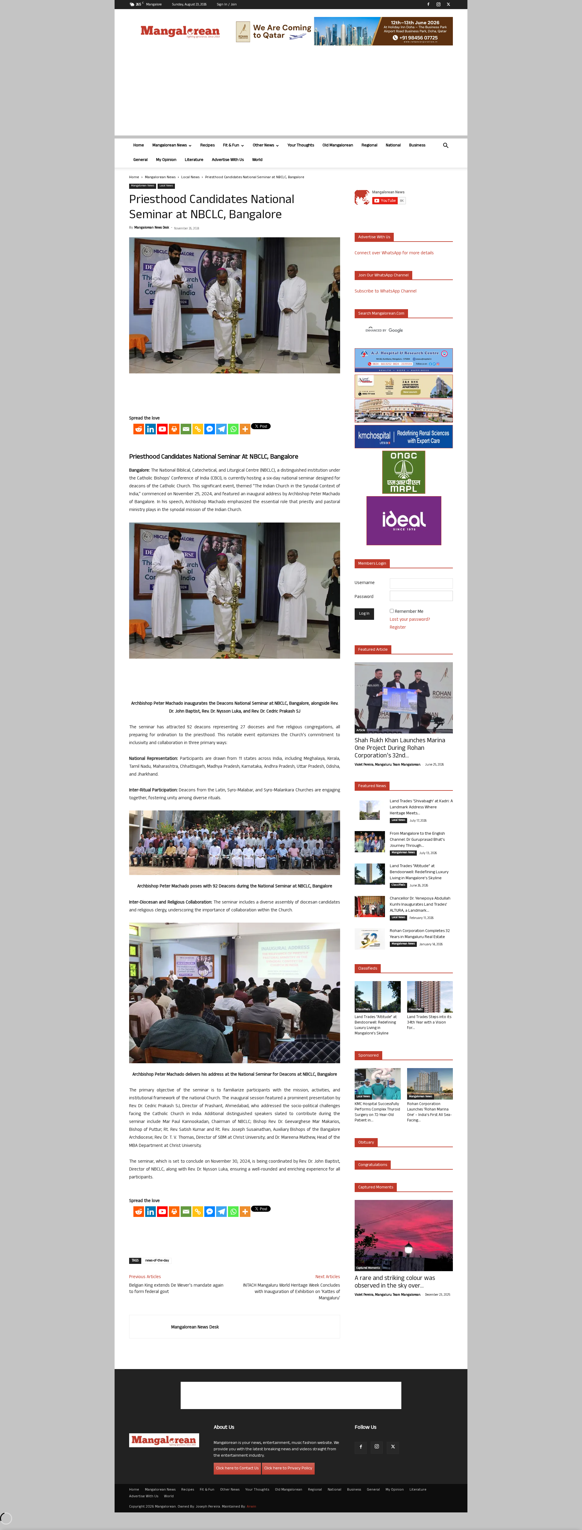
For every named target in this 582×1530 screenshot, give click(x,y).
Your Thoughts (301, 145)
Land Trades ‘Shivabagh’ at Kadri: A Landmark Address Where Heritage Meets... (421, 807)
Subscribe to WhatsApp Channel (385, 292)
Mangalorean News (169, 145)
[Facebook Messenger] (209, 429)
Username (365, 583)
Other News (263, 145)
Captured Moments (375, 1187)
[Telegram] (221, 429)
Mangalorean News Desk (151, 228)
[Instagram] (438, 4)
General (140, 160)
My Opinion (166, 160)
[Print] (174, 429)
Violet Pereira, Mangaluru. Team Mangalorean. (388, 765)
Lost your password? (410, 620)
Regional (369, 145)
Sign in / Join (227, 5)
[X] (448, 4)
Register (398, 628)
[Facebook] (428, 4)
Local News (190, 178)
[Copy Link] (197, 429)
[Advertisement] (291, 93)
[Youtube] (162, 429)
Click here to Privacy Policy (288, 1468)
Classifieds (398, 885)
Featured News (372, 786)
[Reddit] (138, 429)
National (393, 145)
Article (360, 730)
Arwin (251, 1507)
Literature (194, 160)
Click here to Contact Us (237, 1468)
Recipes (207, 145)
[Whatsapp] (233, 429)
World (257, 160)
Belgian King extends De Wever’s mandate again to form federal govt (176, 1289)
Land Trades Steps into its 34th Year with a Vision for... (429, 1023)
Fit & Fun (231, 145)
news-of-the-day (157, 1261)
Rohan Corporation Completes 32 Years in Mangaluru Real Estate (420, 934)
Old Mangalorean (338, 145)
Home (138, 145)
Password (364, 597)
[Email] (186, 429)
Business (417, 145)
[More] (245, 429)
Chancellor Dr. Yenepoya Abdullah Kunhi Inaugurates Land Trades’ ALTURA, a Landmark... (420, 904)
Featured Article (373, 649)
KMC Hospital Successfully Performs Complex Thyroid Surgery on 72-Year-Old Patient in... (377, 1112)
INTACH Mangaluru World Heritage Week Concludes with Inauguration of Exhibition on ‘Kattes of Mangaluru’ (291, 1292)
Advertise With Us (228, 160)
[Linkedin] (150, 429)
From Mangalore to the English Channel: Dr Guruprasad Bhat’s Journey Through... (417, 840)
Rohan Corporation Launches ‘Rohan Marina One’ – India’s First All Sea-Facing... (429, 1112)
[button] (445, 146)
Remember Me (409, 612)
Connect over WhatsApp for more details (394, 253)
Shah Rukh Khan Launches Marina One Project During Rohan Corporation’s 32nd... (400, 749)
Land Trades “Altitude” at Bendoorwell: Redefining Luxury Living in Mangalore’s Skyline (419, 872)
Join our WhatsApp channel (383, 275)
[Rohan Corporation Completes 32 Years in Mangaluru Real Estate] (370, 939)
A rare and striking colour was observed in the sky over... (395, 1283)
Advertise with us (374, 237)
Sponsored (368, 1055)
